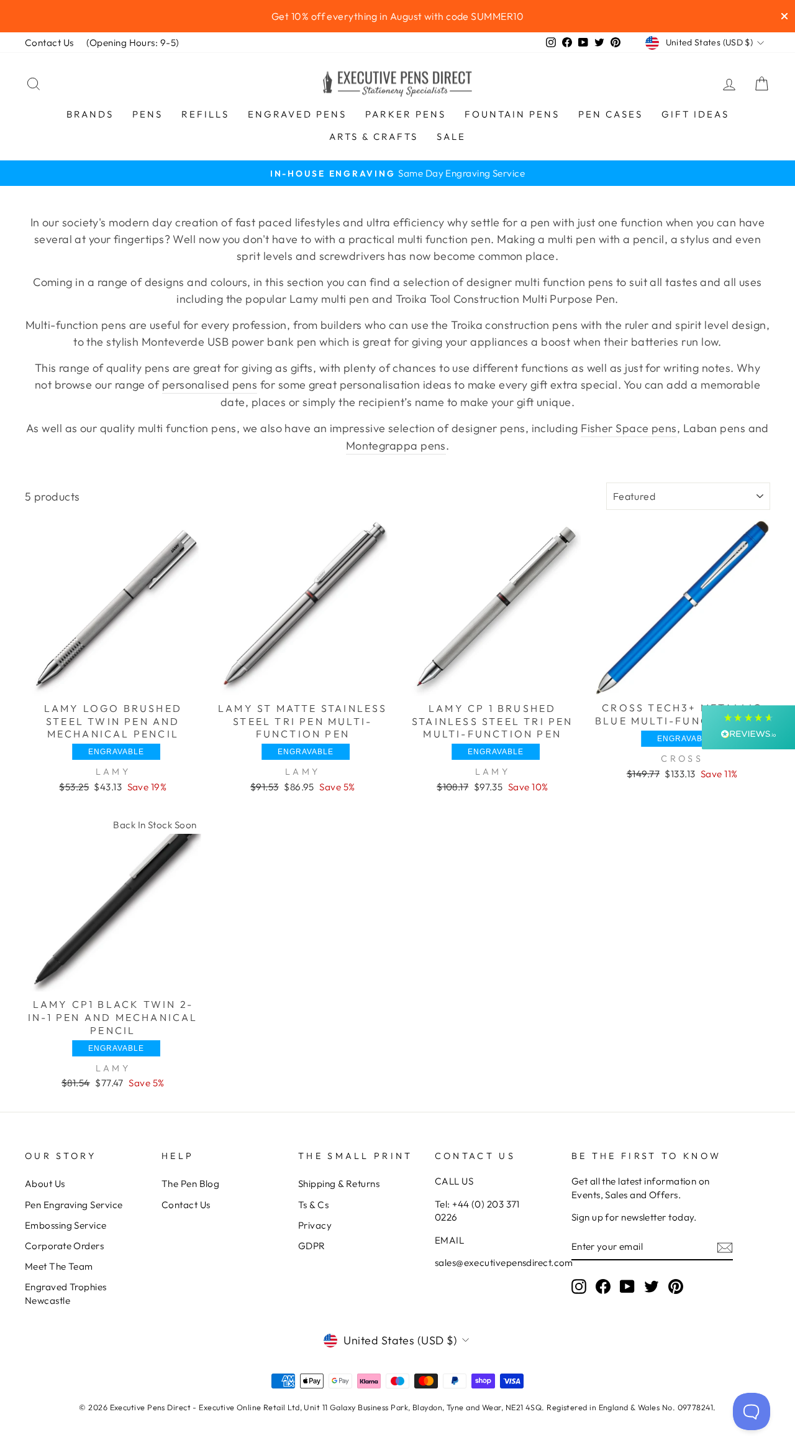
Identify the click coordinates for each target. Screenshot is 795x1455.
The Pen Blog (190, 1183)
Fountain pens (512, 114)
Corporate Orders (64, 1246)
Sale (451, 136)
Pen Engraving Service (73, 1205)
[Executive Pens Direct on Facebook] (603, 1286)
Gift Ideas (695, 114)
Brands (90, 114)
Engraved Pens (297, 114)
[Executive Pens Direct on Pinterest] (675, 1286)
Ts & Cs (313, 1205)
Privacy (315, 1225)
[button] (748, 727)
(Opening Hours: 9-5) (132, 42)
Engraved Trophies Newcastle (66, 1293)
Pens (147, 114)
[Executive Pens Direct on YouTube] (627, 1286)
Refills (205, 114)
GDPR (311, 1246)
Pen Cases (610, 114)
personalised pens (210, 384)
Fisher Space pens (629, 428)
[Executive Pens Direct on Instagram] (578, 1286)
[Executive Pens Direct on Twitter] (651, 1286)
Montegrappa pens (396, 445)
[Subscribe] (725, 1247)
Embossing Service (66, 1225)
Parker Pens (405, 114)
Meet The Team (59, 1266)
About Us (45, 1183)
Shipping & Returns (338, 1183)
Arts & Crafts (373, 136)
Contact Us (49, 42)
